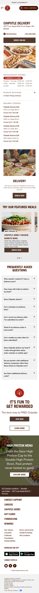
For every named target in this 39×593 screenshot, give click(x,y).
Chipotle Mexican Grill (11, 107)
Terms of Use (8, 583)
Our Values (8, 530)
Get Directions (11, 34)
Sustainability (9, 541)
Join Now (20, 419)
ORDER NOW (16, 250)
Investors (8, 533)
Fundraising (10, 519)
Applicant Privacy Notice (12, 578)
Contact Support (13, 499)
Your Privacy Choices (11, 590)
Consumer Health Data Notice (14, 581)
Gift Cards (9, 514)
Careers (8, 504)
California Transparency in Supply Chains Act (19, 580)
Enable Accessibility (19, 2)
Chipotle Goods (12, 509)
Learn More (21, 428)
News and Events (26, 530)
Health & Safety (26, 533)
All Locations (25, 535)
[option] (16, 233)
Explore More (19, 474)
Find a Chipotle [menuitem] (30, 8)
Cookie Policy (8, 584)
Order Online (19, 40)
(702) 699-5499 (30, 34)
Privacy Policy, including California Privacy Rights (18, 587)
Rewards (8, 523)
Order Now (19, 195)
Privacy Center (9, 585)
